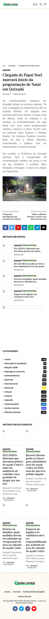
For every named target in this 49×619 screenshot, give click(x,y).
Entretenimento (25, 375)
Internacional (25, 383)
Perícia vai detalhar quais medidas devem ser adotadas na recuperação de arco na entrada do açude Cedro (30, 283)
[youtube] (33, 608)
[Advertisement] (24, 34)
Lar (4, 65)
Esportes (25, 379)
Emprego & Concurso (25, 371)
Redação (11, 498)
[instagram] (27, 608)
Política (25, 396)
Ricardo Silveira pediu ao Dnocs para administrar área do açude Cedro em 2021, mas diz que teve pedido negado (30, 267)
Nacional (25, 388)
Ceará (25, 359)
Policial (25, 392)
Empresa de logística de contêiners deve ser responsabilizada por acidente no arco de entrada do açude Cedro (30, 298)
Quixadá (11, 65)
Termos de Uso (24, 597)
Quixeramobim (25, 404)
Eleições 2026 (25, 367)
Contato (17, 592)
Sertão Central (25, 408)
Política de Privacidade (33, 592)
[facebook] (15, 608)
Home (7, 592)
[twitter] (21, 608)
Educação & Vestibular (25, 363)
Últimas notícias (25, 412)
